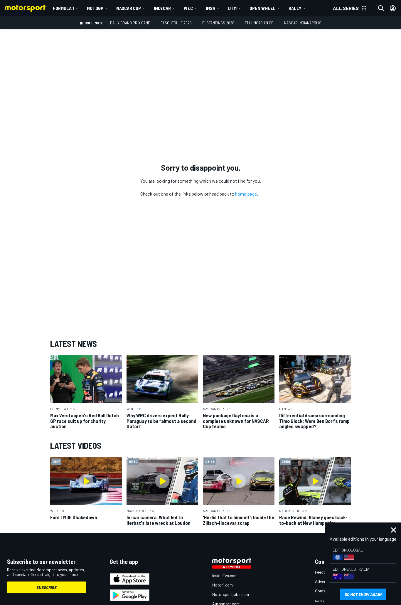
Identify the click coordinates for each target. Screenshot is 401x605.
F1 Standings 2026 (218, 22)
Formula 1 (63, 8)
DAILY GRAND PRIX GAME (130, 22)
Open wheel (263, 8)
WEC (188, 8)
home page (246, 193)
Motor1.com (222, 584)
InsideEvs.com (224, 575)
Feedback (323, 571)
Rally (295, 8)
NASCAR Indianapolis (302, 22)
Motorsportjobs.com (230, 594)
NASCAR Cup (128, 8)
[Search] (381, 8)
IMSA (210, 8)
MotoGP (95, 8)
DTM (232, 8)
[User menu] (393, 8)
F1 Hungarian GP (259, 22)
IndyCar (162, 8)
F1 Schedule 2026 (176, 22)
